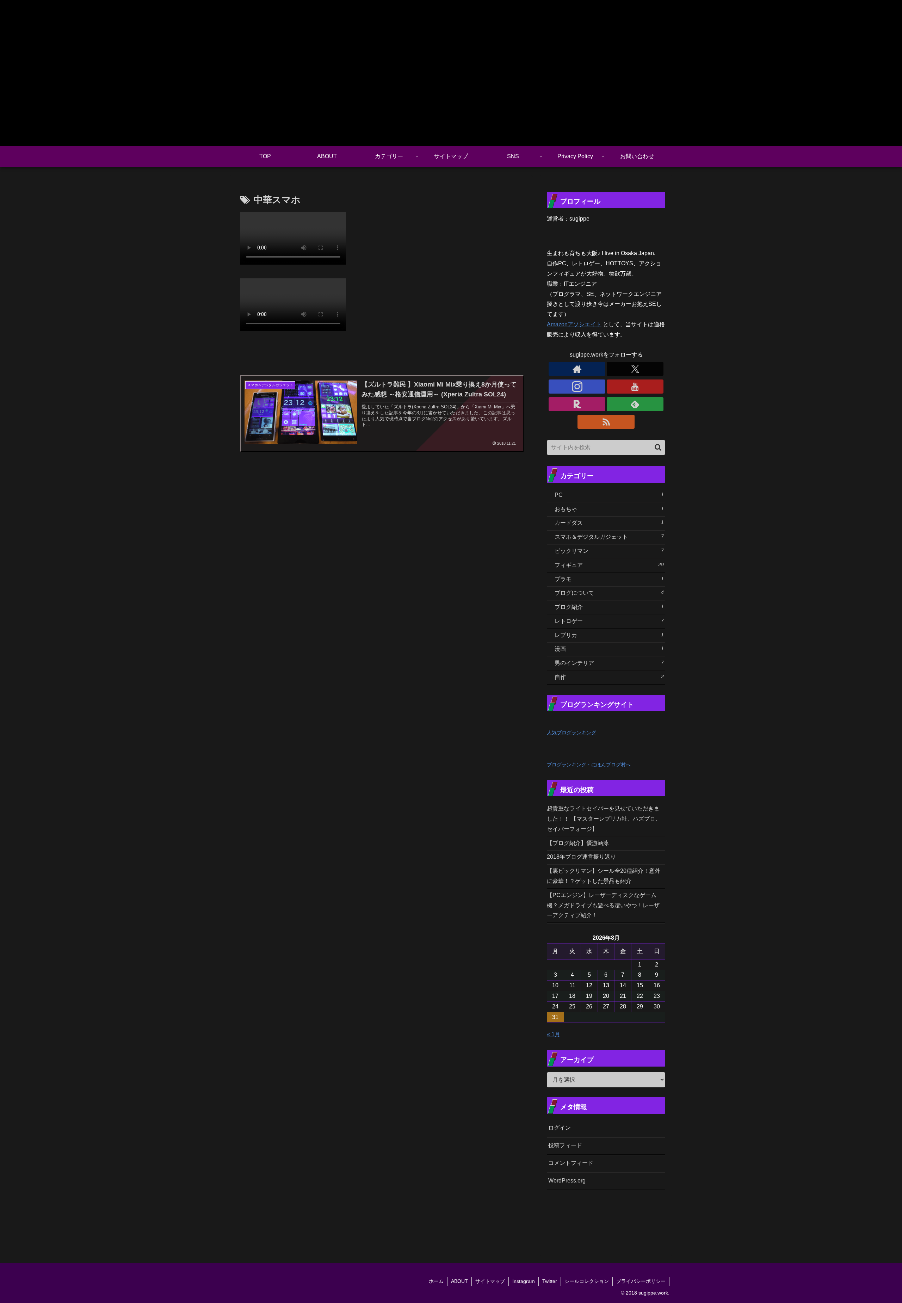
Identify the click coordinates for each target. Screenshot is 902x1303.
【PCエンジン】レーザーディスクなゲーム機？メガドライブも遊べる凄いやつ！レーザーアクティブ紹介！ (603, 905)
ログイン (559, 1128)
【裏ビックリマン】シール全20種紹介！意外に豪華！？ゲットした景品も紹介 (603, 876)
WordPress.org (567, 1181)
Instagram (523, 1281)
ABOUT (459, 1281)
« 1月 (553, 1034)
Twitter (549, 1281)
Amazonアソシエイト (574, 324)
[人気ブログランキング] (562, 722)
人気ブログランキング (571, 732)
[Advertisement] (642, 1217)
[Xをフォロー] (635, 369)
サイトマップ (490, 1281)
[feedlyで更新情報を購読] (635, 404)
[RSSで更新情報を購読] (605, 422)
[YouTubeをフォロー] (635, 386)
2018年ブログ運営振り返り (581, 857)
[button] (658, 447)
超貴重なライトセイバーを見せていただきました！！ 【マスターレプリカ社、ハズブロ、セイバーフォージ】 (604, 818)
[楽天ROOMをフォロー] (577, 404)
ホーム (436, 1281)
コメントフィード (570, 1163)
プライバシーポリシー (641, 1281)
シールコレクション (586, 1281)
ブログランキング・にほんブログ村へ (589, 764)
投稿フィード (565, 1145)
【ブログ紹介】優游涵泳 (578, 843)
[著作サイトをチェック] (577, 369)
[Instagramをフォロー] (577, 386)
